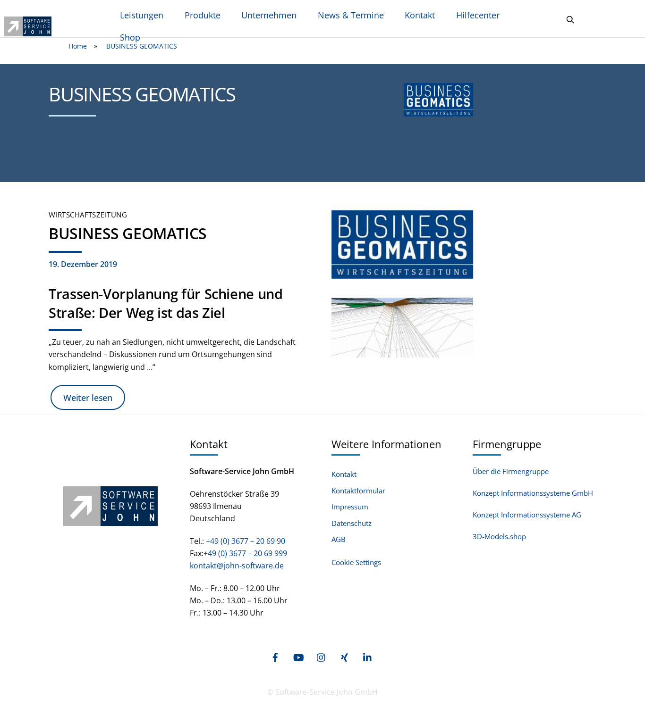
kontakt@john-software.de (237, 565)
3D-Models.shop (499, 536)
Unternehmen (269, 15)
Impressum (349, 506)
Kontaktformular (358, 490)
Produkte (203, 15)
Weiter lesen (87, 397)
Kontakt (420, 15)
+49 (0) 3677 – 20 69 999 (245, 553)
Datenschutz (351, 523)
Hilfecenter (478, 15)
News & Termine (351, 15)
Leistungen (141, 15)
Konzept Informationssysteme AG (527, 514)
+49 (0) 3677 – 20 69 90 (244, 541)
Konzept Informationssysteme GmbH (533, 493)
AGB (338, 539)
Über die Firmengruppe (511, 471)
